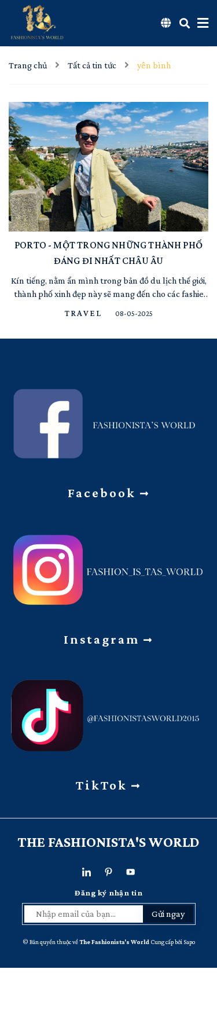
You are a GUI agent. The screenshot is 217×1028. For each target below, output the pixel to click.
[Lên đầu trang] (199, 955)
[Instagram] (108, 566)
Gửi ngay (168, 914)
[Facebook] (108, 420)
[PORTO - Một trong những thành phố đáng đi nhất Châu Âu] (108, 167)
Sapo (189, 941)
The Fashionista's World (108, 842)
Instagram (104, 639)
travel (85, 313)
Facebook (104, 492)
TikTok (103, 784)
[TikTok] (108, 712)
